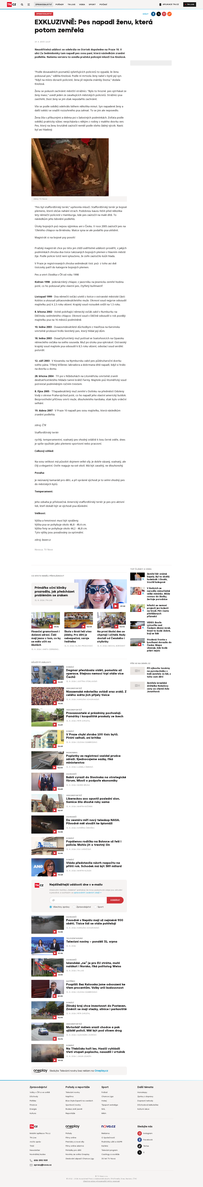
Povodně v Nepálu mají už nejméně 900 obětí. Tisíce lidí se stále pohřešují (94, 922)
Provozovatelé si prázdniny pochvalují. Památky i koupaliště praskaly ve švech (94, 715)
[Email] (164, 14)
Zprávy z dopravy (145, 1096)
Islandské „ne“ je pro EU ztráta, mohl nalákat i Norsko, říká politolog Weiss (93, 964)
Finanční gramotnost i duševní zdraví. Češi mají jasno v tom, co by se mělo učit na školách (46, 638)
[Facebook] (153, 14)
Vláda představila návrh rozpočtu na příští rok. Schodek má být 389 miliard (94, 864)
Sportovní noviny (73, 1105)
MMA (104, 1113)
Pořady (60, 4)
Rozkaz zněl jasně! (74, 1109)
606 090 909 (41, 1160)
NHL (103, 1109)
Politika (33, 1101)
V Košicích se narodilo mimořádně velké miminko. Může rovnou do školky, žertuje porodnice (158, 594)
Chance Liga (107, 1096)
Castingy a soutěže (110, 1154)
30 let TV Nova (108, 1158)
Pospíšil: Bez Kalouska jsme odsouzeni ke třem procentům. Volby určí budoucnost (95, 986)
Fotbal (104, 1092)
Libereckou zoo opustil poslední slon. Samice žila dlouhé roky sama (93, 800)
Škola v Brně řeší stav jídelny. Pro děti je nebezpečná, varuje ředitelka (78, 636)
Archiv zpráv (35, 1142)
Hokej (104, 1101)
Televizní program (110, 1150)
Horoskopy (142, 1092)
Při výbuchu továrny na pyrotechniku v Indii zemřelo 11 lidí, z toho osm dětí (159, 672)
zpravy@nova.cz (43, 1165)
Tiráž (32, 1146)
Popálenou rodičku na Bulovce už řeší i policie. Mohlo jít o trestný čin (93, 843)
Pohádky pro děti (73, 1150)
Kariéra (105, 1146)
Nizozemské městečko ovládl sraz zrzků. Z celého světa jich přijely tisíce (96, 693)
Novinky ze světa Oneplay (77, 1154)
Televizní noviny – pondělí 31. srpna (91, 941)
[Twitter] (158, 14)
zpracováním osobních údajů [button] (87, 893)
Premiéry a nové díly (75, 1142)
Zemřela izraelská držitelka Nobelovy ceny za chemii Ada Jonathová (158, 687)
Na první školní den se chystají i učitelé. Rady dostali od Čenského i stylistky (111, 636)
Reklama (106, 1133)
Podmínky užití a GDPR (112, 1142)
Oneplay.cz (101, 1070)
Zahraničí (71, 774)
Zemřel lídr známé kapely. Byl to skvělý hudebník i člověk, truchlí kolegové (158, 578)
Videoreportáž (74, 688)
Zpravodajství (43, 4)
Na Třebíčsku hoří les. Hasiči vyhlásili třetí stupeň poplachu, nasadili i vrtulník (95, 1050)
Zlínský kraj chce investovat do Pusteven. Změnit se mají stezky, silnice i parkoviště (96, 1007)
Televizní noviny (74, 938)
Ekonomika (71, 753)
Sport (92, 4)
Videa (82, 4)
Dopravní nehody (145, 1101)
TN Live (71, 4)
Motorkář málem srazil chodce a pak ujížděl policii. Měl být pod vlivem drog (94, 1029)
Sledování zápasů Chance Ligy (80, 1158)
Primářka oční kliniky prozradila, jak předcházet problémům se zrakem (55, 591)
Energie (33, 1109)
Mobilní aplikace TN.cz (40, 1133)
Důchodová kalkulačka (147, 1105)
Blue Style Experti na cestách (79, 1101)
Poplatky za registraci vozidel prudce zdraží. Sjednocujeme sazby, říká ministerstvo (93, 759)
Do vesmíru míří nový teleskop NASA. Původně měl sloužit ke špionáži (93, 822)
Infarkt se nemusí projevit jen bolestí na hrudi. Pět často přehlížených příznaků (158, 611)
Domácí (70, 667)
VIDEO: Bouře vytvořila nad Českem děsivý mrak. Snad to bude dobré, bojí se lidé (159, 628)
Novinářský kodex (38, 1154)
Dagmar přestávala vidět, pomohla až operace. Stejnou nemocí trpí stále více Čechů (95, 674)
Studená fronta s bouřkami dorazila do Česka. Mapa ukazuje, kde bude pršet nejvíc (159, 645)
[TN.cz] (12, 4)
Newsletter (35, 1150)
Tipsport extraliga (110, 1105)
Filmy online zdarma (75, 1146)
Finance (33, 1105)
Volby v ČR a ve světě (40, 1092)
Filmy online (71, 1137)
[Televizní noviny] (40, 1071)
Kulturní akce (143, 1109)
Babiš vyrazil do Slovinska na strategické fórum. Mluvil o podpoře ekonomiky (96, 779)
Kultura (33, 1113)
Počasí (103, 4)
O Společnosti (108, 1137)
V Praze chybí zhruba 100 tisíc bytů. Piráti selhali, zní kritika (92, 736)
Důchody (34, 1096)
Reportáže (70, 1113)
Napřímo (70, 981)
